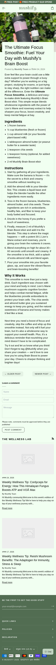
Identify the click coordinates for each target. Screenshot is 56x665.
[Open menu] (6, 8)
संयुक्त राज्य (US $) (24, 649)
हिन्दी (6, 649)
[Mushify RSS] (53, 439)
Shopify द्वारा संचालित (30, 660)
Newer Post (43, 374)
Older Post (13, 374)
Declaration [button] (9, 637)
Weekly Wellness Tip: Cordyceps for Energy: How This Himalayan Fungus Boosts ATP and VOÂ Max (25, 486)
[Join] (52, 606)
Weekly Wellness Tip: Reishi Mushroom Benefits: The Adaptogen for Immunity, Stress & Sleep (27, 560)
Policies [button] (7, 629)
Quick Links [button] (9, 621)
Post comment (13, 430)
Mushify (9, 660)
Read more (7, 508)
